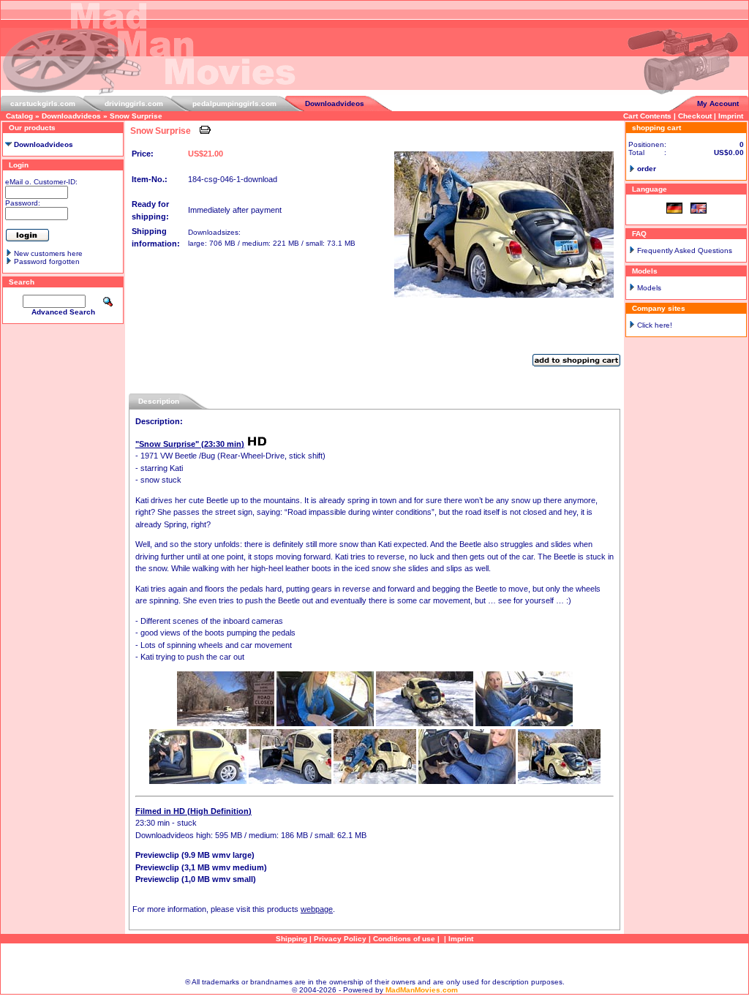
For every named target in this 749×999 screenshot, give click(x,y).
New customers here (48, 253)
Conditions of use (404, 939)
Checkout (695, 116)
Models (649, 288)
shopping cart (656, 128)
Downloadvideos (334, 103)
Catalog (19, 116)
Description (158, 401)
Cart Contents (647, 116)
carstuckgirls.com (42, 103)
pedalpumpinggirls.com (234, 103)
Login (19, 165)
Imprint (730, 116)
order (646, 169)
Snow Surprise (136, 116)
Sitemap (374, 961)
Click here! (654, 325)
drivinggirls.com (134, 103)
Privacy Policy (340, 939)
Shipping (291, 939)
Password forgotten (47, 261)
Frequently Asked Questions (684, 250)
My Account (718, 103)
